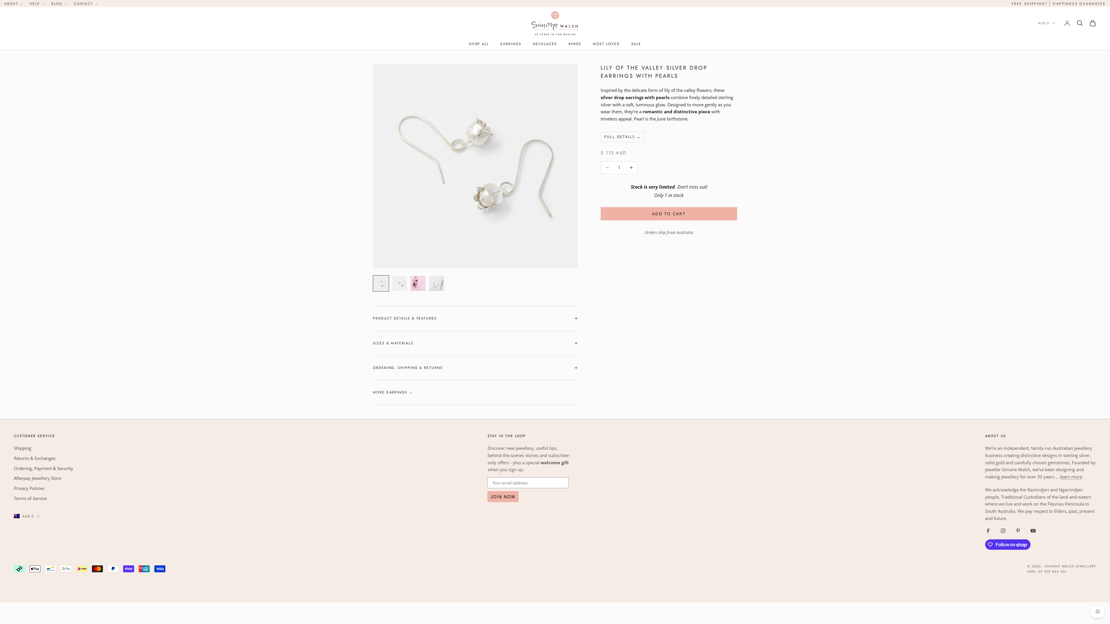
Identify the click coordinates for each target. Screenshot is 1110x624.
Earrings (510, 44)
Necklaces (545, 44)
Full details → (622, 136)
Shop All (479, 44)
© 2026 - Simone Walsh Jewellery (1061, 566)
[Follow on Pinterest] (1018, 531)
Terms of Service (30, 498)
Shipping (22, 448)
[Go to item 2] (399, 283)
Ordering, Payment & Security (43, 468)
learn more (1071, 477)
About (12, 3)
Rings (575, 44)
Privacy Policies (29, 488)
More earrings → (393, 392)
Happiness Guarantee (1079, 3)
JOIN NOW (503, 496)
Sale (636, 44)
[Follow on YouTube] (1033, 531)
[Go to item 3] (418, 283)
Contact (84, 3)
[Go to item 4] (436, 283)
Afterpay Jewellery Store (37, 478)
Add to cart (669, 213)
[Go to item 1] (381, 283)
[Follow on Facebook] (988, 531)
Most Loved (606, 44)
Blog (57, 3)
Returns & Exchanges (35, 458)
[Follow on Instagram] (1003, 531)
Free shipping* (1030, 3)
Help (36, 3)
